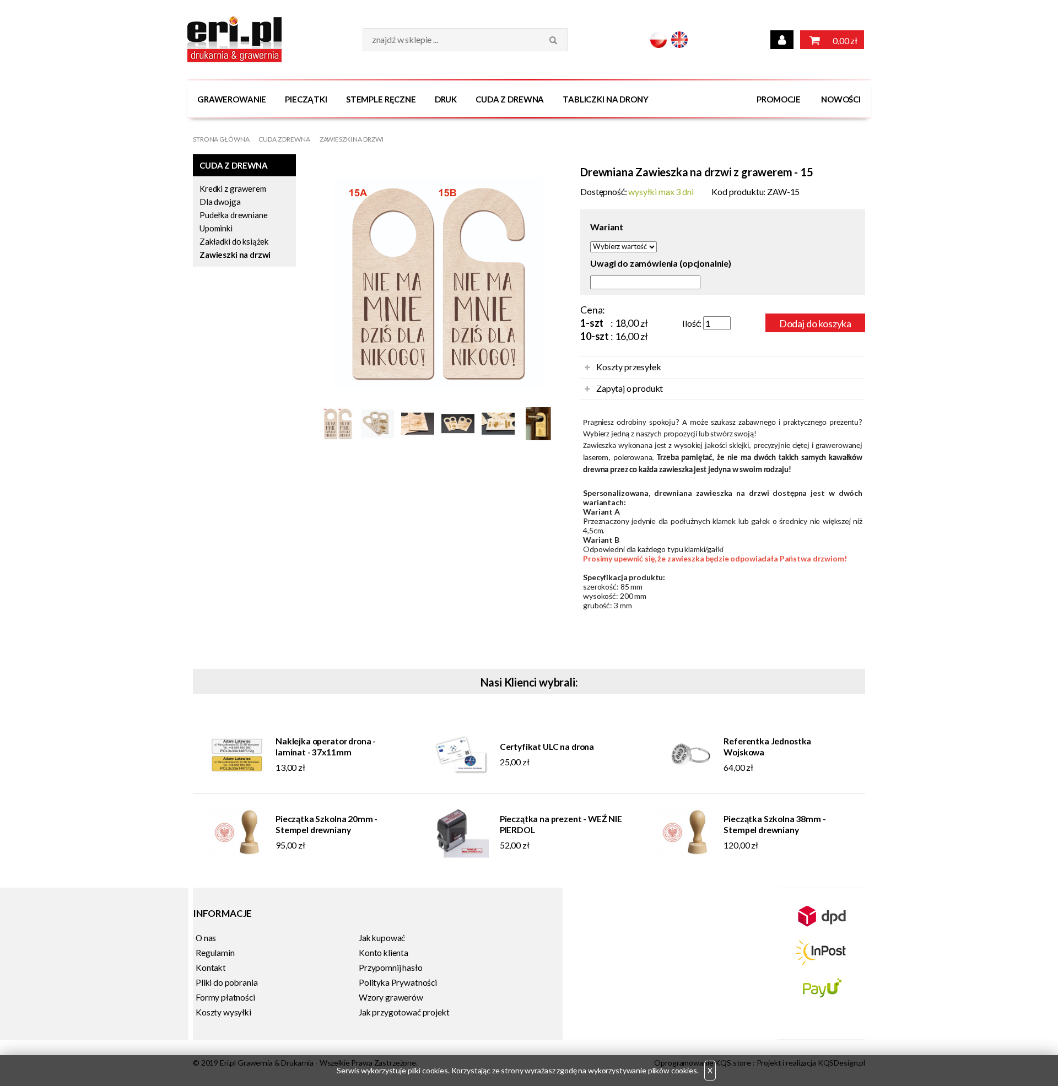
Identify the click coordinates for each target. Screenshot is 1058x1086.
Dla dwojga (220, 202)
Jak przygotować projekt (404, 1012)
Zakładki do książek (233, 241)
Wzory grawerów (391, 997)
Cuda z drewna (510, 99)
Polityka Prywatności (398, 982)
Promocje (779, 99)
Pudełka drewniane (233, 215)
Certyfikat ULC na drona (547, 747)
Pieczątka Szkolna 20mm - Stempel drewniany (326, 824)
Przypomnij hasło (391, 967)
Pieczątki (306, 99)
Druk (446, 99)
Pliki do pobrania (226, 982)
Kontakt (211, 967)
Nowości (841, 99)
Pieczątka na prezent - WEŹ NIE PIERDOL (561, 824)
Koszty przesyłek (628, 366)
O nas (206, 938)
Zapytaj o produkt (629, 388)
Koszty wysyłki (223, 1012)
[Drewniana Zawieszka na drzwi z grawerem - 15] (438, 290)
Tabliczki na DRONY (605, 99)
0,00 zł (844, 40)
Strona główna (221, 139)
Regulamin (215, 953)
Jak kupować (382, 938)
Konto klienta (383, 953)
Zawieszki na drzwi (352, 139)
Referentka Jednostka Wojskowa (767, 746)
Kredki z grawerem (232, 188)
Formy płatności (225, 997)
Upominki (216, 228)
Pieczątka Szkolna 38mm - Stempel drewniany (774, 824)
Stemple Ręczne (381, 99)
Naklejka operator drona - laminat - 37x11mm (326, 746)
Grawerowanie (231, 99)
